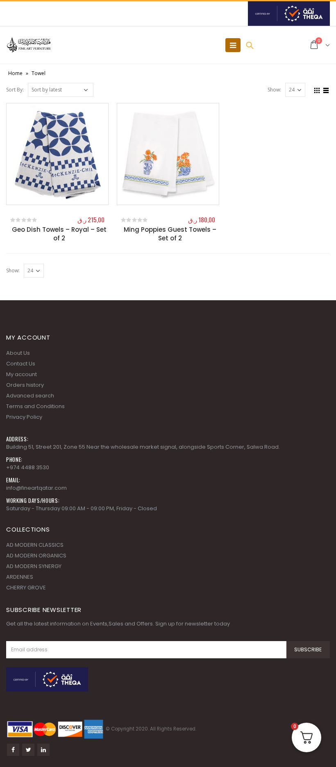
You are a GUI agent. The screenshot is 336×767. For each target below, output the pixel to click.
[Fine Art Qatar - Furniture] (28, 45)
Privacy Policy (24, 417)
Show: (274, 89)
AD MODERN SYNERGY (33, 566)
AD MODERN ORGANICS (36, 555)
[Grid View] (317, 89)
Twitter (28, 750)
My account (21, 374)
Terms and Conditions (35, 406)
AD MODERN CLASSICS (35, 545)
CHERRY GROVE (26, 587)
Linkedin (43, 750)
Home (15, 73)
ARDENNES (19, 577)
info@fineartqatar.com (36, 488)
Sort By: (15, 89)
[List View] (326, 89)
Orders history (25, 385)
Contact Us (20, 364)
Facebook (13, 750)
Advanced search (30, 395)
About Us (18, 353)
